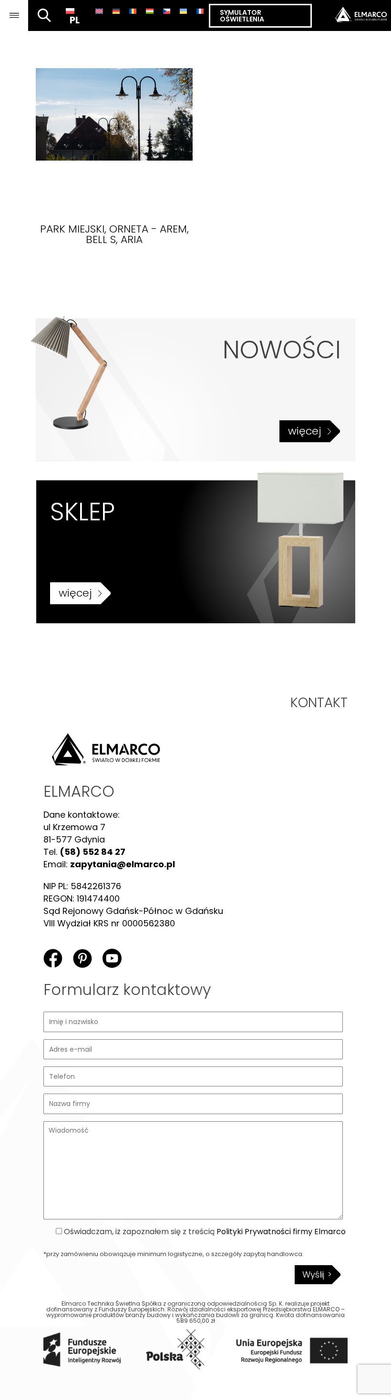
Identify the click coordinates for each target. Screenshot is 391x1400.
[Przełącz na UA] (183, 11)
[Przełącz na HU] (149, 11)
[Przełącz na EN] (99, 11)
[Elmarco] (351, 15)
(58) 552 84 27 (92, 852)
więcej (304, 431)
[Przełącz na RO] (132, 11)
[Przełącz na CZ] (166, 11)
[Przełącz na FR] (200, 11)
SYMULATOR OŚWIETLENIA (242, 16)
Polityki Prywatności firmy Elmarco (281, 1231)
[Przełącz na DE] (116, 11)
